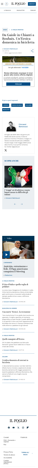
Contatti (6, 436)
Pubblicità (24, 436)
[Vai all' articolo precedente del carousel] (15, 203)
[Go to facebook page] (9, 427)
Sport (5, 30)
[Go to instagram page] (23, 427)
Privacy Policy (8, 451)
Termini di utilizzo (9, 454)
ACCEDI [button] (25, 67)
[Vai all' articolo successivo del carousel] (21, 203)
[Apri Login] (6, 4)
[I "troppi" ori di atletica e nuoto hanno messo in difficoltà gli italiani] (18, 176)
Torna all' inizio (25, 452)
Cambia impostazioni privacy (8, 461)
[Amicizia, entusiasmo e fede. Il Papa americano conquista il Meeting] (18, 249)
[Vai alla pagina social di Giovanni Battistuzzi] (6, 150)
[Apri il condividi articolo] (32, 51)
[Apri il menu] (2, 4)
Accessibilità (8, 457)
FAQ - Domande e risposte (9, 440)
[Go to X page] (18, 427)
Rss (5, 443)
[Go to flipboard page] (28, 427)
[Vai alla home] (18, 4)
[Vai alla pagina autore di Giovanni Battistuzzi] (11, 125)
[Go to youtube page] (13, 427)
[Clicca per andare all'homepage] (18, 420)
